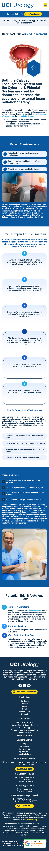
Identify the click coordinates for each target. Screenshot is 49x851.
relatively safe (35, 611)
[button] (45, 5)
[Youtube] (29, 685)
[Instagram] (24, 685)
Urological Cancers (19, 20)
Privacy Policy (31, 820)
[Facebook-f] (20, 685)
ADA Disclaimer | (16, 845)
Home (6, 20)
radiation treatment (28, 116)
